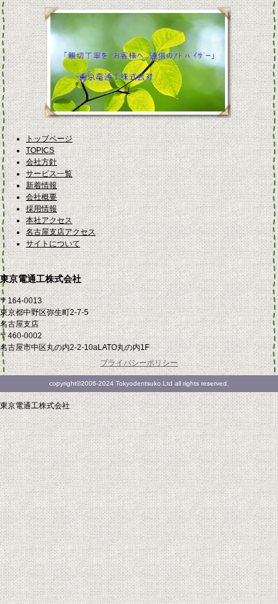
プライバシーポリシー (139, 362)
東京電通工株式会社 (139, 68)
